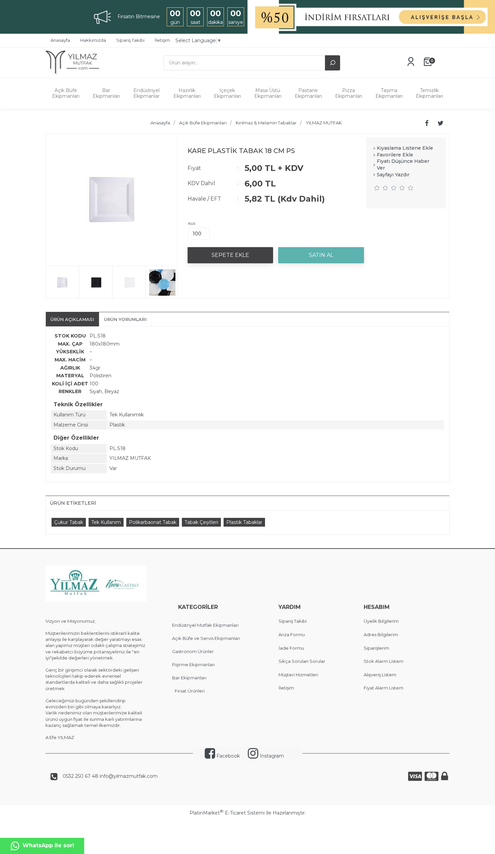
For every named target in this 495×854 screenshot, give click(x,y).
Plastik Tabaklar (244, 522)
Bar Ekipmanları (106, 93)
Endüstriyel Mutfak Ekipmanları (205, 625)
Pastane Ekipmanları (308, 93)
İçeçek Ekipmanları (227, 93)
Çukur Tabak (68, 522)
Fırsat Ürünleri (190, 691)
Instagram (271, 756)
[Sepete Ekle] (230, 255)
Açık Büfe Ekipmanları (65, 93)
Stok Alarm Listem (383, 661)
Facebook (227, 756)
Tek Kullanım (106, 522)
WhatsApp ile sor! (48, 845)
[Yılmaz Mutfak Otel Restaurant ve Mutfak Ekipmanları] (74, 74)
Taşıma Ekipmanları (389, 93)
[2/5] (381, 188)
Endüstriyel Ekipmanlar (146, 93)
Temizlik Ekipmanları (429, 93)
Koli (191, 223)
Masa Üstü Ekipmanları (268, 93)
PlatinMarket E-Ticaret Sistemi (227, 813)
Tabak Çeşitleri (201, 522)
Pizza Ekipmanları (348, 93)
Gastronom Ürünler (193, 651)
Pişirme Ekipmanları (193, 664)
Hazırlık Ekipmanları (187, 93)
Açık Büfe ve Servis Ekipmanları (206, 638)
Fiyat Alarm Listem (383, 687)
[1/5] (377, 188)
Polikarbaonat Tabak (152, 522)
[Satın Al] (321, 255)
